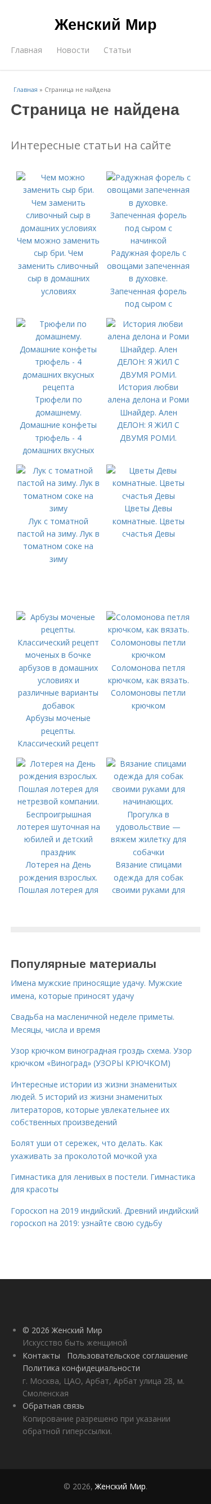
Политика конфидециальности (81, 1368)
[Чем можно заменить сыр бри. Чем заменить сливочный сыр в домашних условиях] (58, 228)
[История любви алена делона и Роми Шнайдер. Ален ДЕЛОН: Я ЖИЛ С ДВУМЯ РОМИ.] (148, 374)
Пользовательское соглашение (127, 1355)
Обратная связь (53, 1405)
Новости (72, 50)
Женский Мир (106, 23)
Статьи (117, 50)
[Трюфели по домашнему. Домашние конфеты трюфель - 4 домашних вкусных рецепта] (58, 387)
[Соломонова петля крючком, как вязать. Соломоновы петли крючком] (148, 654)
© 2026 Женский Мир (62, 1330)
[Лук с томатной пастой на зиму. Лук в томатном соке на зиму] (58, 508)
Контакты (41, 1355)
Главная (26, 50)
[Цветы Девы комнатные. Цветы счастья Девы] (148, 495)
